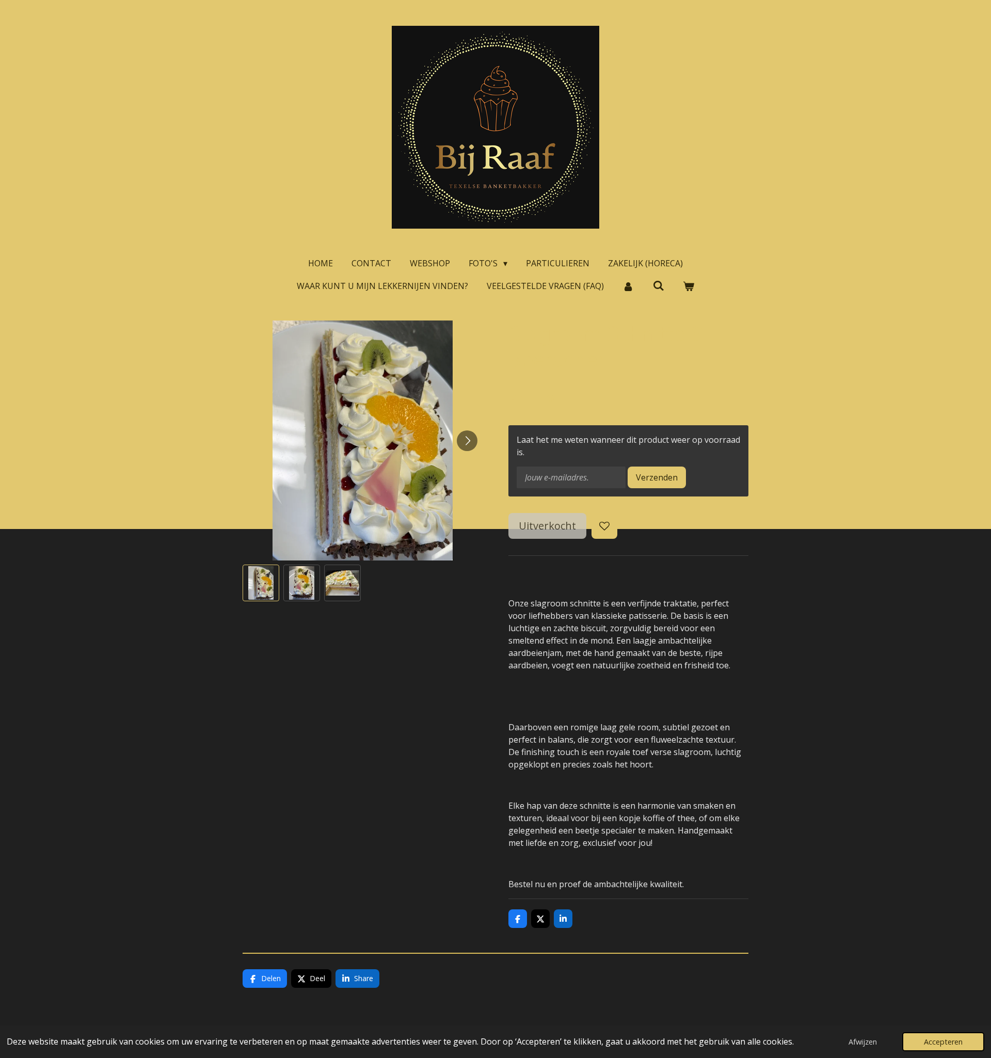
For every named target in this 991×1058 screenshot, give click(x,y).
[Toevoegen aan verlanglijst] (604, 526)
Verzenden (657, 477)
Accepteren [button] (943, 1042)
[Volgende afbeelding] (467, 440)
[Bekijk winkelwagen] (688, 286)
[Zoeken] (658, 285)
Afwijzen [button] (863, 1042)
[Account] (628, 286)
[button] (261, 583)
